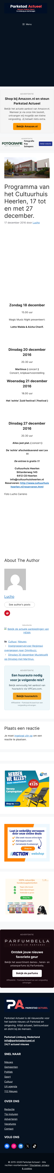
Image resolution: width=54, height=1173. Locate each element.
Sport (7, 1076)
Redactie (9, 1109)
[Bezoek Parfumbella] (27, 942)
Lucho (9, 596)
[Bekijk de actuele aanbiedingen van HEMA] (27, 632)
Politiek (8, 1071)
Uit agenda (10, 1086)
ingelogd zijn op (23, 735)
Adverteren (10, 1119)
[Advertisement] (27, 58)
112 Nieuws (10, 1091)
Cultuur (12, 641)
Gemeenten (11, 1067)
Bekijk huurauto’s (27, 696)
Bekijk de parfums (27, 973)
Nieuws (22, 641)
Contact (8, 1128)
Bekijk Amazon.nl (27, 126)
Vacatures (10, 1124)
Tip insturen (11, 1114)
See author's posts (19, 604)
